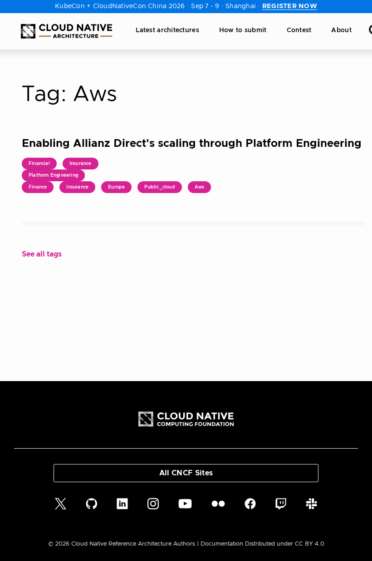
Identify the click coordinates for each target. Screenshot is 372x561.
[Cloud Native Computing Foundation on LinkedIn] (122, 503)
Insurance (80, 163)
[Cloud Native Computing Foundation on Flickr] (218, 503)
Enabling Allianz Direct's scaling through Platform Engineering (192, 143)
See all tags (42, 254)
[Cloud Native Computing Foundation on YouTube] (185, 503)
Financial (39, 163)
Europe (116, 187)
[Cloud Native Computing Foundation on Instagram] (153, 503)
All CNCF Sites (186, 473)
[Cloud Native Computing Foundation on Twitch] (281, 503)
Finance (38, 187)
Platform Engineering (53, 175)
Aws (200, 187)
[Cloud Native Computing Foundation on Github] (91, 503)
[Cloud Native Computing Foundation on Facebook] (250, 503)
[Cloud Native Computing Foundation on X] (60, 503)
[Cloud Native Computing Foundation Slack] (311, 503)
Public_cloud (159, 187)
